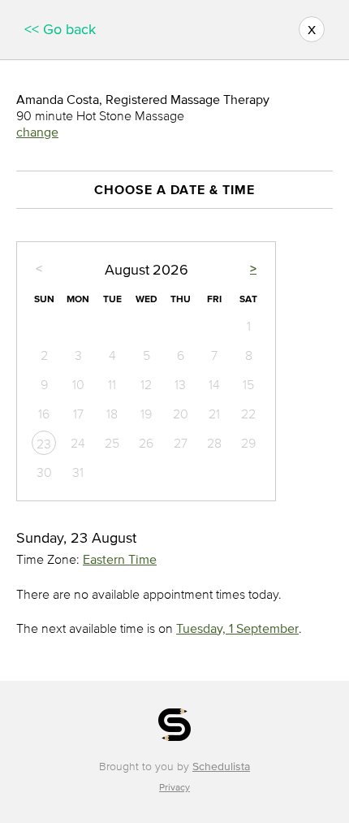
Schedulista (221, 766)
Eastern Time (120, 559)
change (37, 131)
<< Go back (60, 29)
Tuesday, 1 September (237, 628)
